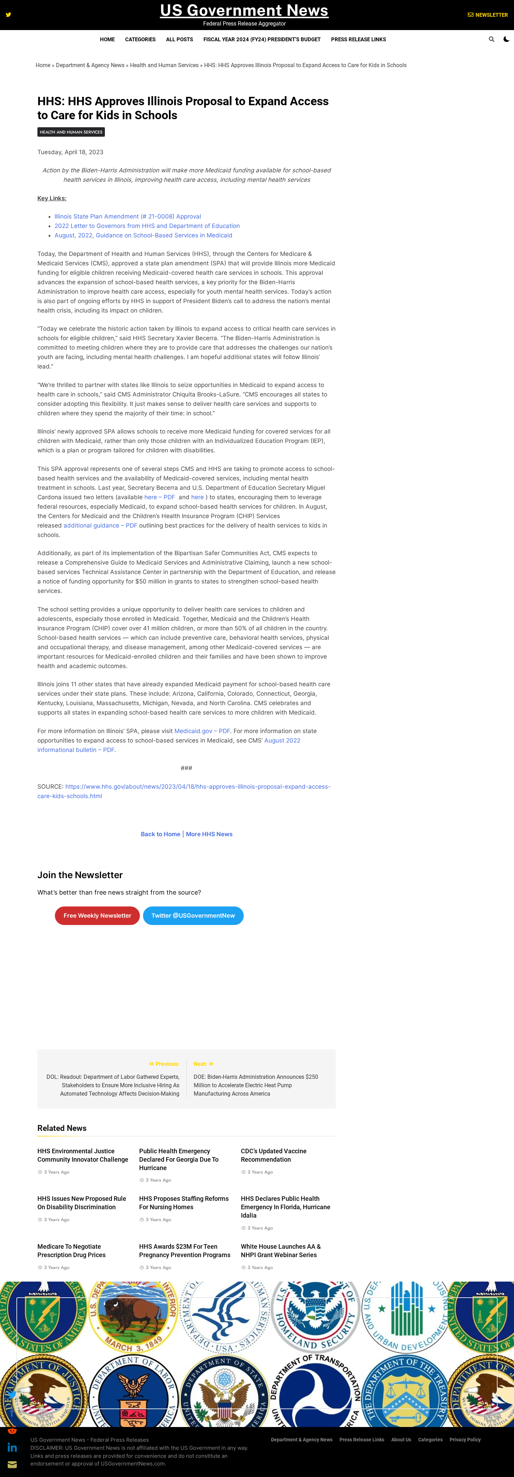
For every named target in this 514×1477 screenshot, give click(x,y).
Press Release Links (358, 39)
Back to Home (160, 834)
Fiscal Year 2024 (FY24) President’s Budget (262, 39)
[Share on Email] (12, 1465)
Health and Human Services (164, 65)
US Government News (244, 10)
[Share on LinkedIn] (12, 1447)
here (197, 497)
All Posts (179, 39)
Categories (140, 39)
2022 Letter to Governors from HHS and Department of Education (147, 225)
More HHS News (209, 834)
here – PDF (159, 497)
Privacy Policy (465, 1440)
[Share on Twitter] (12, 1395)
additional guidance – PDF (100, 525)
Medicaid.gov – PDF (202, 730)
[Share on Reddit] (12, 1430)
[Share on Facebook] (12, 1412)
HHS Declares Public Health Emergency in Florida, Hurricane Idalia (285, 1207)
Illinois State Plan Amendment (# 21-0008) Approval (128, 216)
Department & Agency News (90, 65)
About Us (401, 1440)
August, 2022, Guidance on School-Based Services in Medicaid (144, 235)
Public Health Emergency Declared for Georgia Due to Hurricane (179, 1159)
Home (107, 39)
